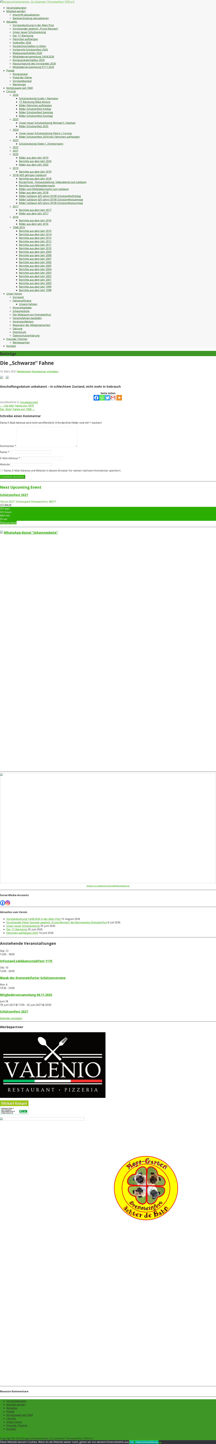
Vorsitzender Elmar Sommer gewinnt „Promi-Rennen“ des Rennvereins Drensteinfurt (56, 922)
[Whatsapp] (102, 398)
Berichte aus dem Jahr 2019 (35, 171)
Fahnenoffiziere (22, 300)
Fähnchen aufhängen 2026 (22, 933)
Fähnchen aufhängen (25, 39)
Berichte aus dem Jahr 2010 (35, 248)
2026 (15, 95)
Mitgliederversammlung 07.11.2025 (33, 67)
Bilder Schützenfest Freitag (35, 109)
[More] (119, 398)
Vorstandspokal (22, 81)
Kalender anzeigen (11, 1018)
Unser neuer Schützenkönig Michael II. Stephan (47, 123)
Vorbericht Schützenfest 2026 (30, 49)
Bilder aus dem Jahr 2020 (33, 164)
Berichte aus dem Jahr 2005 (35, 266)
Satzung (17, 328)
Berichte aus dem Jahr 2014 (35, 234)
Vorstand (18, 297)
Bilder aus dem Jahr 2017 (33, 213)
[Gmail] (113, 398)
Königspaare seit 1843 (19, 88)
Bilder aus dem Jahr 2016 (33, 224)
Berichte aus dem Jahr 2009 (35, 252)
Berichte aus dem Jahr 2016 (35, 220)
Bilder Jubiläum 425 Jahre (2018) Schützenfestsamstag (51, 199)
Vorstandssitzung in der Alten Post (33, 25)
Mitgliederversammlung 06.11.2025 (26, 995)
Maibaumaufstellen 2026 (27, 53)
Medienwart (24, 371)
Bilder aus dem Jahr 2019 (33, 157)
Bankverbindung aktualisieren (31, 18)
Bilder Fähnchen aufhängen (35, 105)
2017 (15, 206)
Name (4, 452)
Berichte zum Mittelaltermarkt (37, 185)
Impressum (19, 332)
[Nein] (160, 1442)
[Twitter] (107, 398)
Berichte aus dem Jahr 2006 (35, 262)
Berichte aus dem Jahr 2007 (35, 259)
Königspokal (20, 74)
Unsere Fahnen (28, 304)
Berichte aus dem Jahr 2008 (35, 255)
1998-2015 (19, 227)
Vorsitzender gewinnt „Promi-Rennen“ (35, 28)
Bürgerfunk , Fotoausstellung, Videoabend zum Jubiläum (52, 182)
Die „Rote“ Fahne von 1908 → (17, 409)
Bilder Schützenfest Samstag (36, 112)
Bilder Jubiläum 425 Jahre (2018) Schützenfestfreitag (50, 196)
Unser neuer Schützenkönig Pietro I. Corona (45, 133)
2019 (15, 168)
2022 (15, 147)
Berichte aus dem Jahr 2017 (35, 210)
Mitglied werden (15, 11)
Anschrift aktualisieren (26, 14)
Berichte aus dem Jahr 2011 (35, 245)
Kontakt (11, 346)
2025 (15, 119)
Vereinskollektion (23, 321)
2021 (15, 150)
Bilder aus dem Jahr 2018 (33, 192)
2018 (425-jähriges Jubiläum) (29, 175)
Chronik (11, 91)
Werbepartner (21, 342)
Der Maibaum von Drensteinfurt (32, 314)
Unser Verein (14, 293)
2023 (15, 140)
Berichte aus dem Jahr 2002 (35, 276)
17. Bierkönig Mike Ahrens (34, 102)
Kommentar (8, 446)
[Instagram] (7, 902)
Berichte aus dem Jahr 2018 (35, 178)
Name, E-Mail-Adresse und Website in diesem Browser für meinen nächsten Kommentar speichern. (62, 470)
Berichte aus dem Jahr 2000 (35, 283)
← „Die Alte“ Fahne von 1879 (17, 405)
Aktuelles (11, 21)
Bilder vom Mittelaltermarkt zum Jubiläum (44, 189)
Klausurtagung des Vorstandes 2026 (34, 63)
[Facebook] (96, 398)
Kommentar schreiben (45, 371)
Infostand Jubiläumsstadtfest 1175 (26, 961)
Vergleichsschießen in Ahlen (29, 46)
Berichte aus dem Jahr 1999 (35, 286)
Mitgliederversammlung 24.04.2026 (33, 56)
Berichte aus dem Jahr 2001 (35, 279)
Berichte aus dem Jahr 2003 (35, 273)
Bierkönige (19, 84)
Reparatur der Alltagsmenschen (31, 325)
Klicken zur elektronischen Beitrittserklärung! (108, 885)
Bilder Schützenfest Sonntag (36, 116)
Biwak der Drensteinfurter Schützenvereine (33, 978)
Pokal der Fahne (22, 77)
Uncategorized (29, 402)
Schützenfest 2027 (14, 1012)
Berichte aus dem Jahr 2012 (35, 241)
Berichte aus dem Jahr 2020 (35, 161)
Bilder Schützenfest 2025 (33, 126)
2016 (15, 217)
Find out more (8, 522)
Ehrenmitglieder (22, 307)
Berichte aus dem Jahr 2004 (35, 269)
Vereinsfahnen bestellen (27, 318)
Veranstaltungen (16, 8)
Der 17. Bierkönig (23, 35)
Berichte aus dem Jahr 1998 (35, 290)
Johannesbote (21, 311)
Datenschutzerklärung (26, 335)
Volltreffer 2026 (22, 42)
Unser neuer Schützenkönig (29, 32)
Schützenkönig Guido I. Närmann (38, 98)
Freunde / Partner (17, 339)
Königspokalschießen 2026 (29, 60)
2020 (15, 154)
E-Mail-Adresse (10, 458)
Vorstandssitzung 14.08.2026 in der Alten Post (33, 919)
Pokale (10, 70)
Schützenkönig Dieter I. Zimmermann (41, 143)
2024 (15, 130)
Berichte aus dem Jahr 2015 (35, 231)
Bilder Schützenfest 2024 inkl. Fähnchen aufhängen (49, 137)
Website (5, 464)
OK (131, 1442)
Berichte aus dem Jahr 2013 (35, 238)
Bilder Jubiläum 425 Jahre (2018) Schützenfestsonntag (51, 203)
